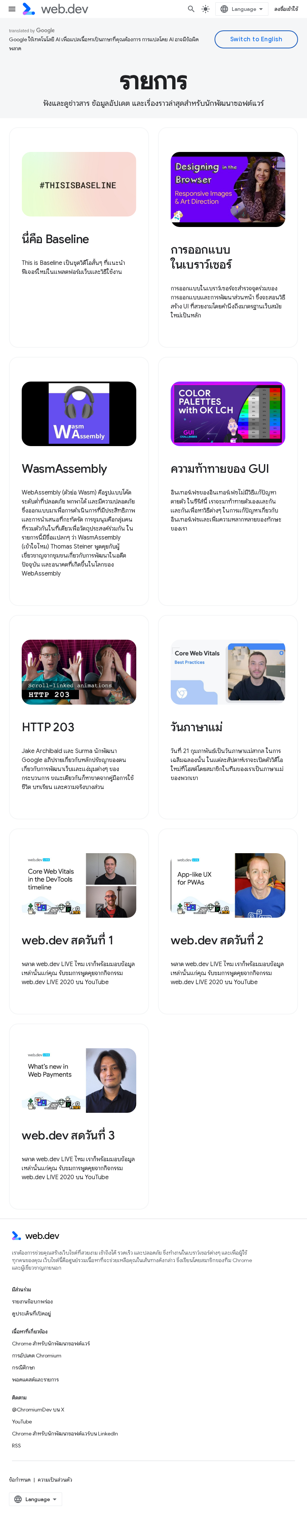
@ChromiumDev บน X (38, 1409)
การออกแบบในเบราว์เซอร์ (201, 257)
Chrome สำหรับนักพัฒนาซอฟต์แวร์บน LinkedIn (65, 1433)
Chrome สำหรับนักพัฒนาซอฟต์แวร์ (51, 1343)
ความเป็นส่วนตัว (55, 1480)
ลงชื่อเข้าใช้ (286, 9)
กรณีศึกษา (23, 1367)
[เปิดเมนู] (11, 9)
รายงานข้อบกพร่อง (32, 1301)
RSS (16, 1445)
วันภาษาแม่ (196, 727)
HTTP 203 (48, 727)
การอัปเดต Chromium (36, 1355)
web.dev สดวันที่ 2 (217, 940)
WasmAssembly (64, 468)
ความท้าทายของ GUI (220, 468)
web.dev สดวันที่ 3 (68, 1135)
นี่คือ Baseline (55, 238)
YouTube (22, 1421)
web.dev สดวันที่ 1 (67, 940)
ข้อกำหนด (20, 1480)
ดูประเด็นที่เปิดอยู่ (31, 1313)
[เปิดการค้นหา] (191, 9)
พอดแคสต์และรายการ (35, 1379)
